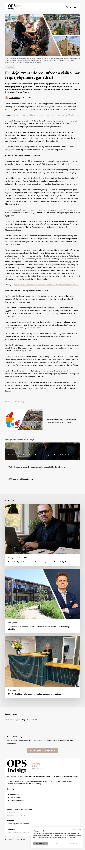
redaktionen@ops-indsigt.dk (18, 832)
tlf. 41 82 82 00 (12, 812)
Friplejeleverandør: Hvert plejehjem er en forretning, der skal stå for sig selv (46, 285)
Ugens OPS (23, 558)
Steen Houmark (14, 98)
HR (20, 690)
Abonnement (15, 794)
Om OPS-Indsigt (16, 797)
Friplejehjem (10, 67)
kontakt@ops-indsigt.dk (16, 815)
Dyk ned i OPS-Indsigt (14, 402)
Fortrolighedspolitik (74, 829)
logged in (18, 720)
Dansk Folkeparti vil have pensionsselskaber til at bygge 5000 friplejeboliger (47, 115)
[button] (75, 7)
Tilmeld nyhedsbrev (17, 800)
